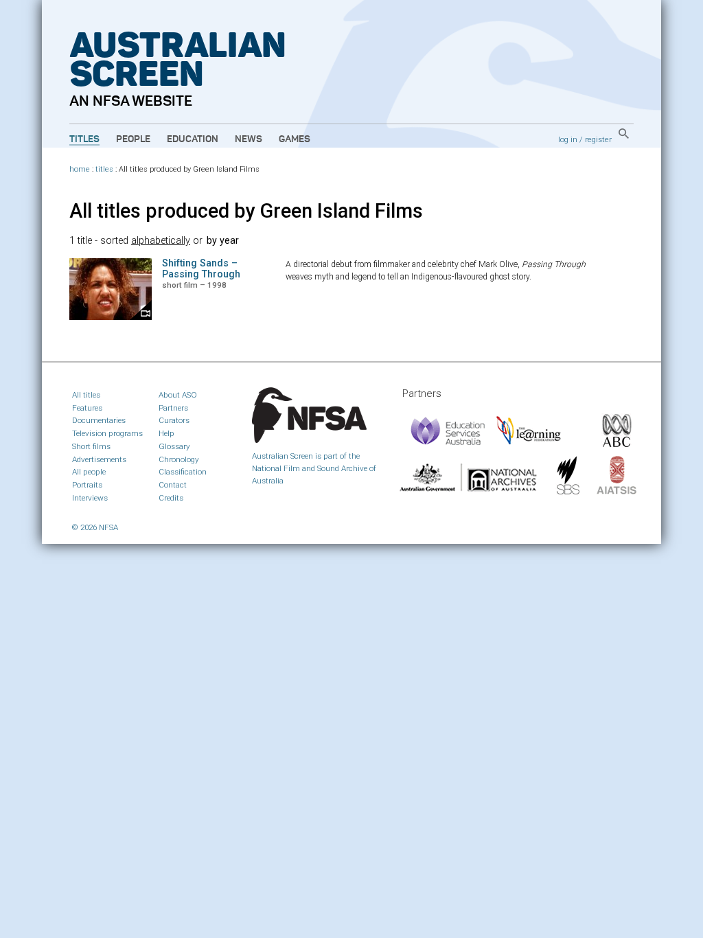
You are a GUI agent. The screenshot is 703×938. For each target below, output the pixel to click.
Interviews (90, 498)
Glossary (174, 446)
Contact (173, 485)
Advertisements (99, 459)
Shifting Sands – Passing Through (201, 269)
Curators (174, 420)
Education (192, 139)
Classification (183, 472)
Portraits (87, 485)
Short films (91, 446)
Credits (171, 498)
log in (567, 139)
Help (166, 433)
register (598, 139)
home (79, 169)
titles (104, 169)
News (248, 139)
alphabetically (160, 241)
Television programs (107, 433)
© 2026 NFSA (95, 527)
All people (89, 472)
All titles (86, 395)
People (133, 139)
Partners (173, 408)
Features (87, 408)
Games (294, 139)
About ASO (178, 395)
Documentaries (99, 420)
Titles (84, 139)
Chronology (179, 459)
